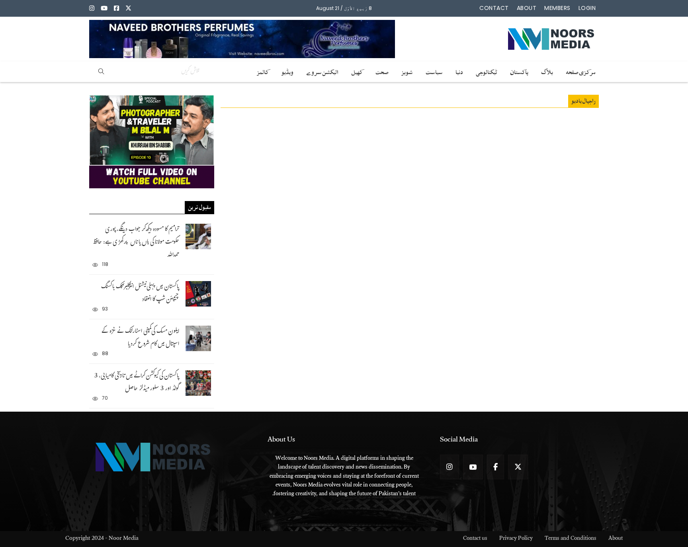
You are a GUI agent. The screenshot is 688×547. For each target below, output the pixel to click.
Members (557, 8)
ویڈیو (287, 71)
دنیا (459, 71)
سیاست (434, 71)
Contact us (475, 539)
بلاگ (547, 71)
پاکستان (519, 71)
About (527, 8)
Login (587, 8)
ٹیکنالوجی (486, 71)
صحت (382, 71)
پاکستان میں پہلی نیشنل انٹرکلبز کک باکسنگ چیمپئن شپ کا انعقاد (140, 294)
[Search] (101, 72)
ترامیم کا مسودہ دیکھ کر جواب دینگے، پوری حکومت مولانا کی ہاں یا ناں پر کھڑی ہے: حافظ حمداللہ (136, 242)
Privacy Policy (516, 539)
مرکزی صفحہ (581, 71)
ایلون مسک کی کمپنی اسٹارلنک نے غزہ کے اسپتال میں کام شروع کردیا (140, 338)
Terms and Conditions (570, 539)
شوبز (407, 71)
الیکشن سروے (322, 71)
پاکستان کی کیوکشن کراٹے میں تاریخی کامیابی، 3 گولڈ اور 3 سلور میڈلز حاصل (136, 383)
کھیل (357, 71)
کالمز (263, 71)
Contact (494, 8)
